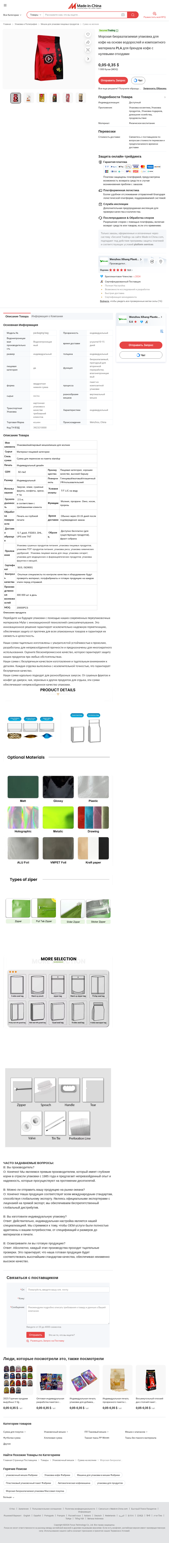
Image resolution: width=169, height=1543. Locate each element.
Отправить (35, 1335)
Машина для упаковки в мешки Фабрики (98, 1475)
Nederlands (110, 1515)
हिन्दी (148, 1515)
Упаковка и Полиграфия (26, 24)
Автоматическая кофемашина (74, 1483)
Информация (84, 1511)
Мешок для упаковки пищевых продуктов (60, 24)
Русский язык (74, 1515)
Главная (7, 24)
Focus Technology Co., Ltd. (82, 1524)
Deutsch (98, 1515)
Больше (7, 1497)
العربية (121, 1515)
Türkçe (68, 1518)
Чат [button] (140, 80)
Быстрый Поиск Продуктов (143, 1508)
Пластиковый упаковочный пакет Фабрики (28, 1483)
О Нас (12, 1508)
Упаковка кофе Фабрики (57, 1475)
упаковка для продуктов (110, 1483)
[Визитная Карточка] (161, 331)
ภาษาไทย (158, 1515)
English (27, 1515)
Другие (7, 1443)
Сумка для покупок (13, 1431)
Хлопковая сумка (53, 1437)
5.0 (131, 321)
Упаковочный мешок (55, 1431)
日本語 (140, 1515)
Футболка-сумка (11, 1437)
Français (61, 1515)
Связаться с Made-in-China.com (113, 1508)
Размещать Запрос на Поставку (45, 1340)
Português (49, 1515)
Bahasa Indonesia (95, 1518)
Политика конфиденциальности (80, 1508)
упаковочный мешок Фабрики (21, 1475)
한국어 (131, 1515)
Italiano (87, 1515)
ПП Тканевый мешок (95, 1431)
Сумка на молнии (91, 24)
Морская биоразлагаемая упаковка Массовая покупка (35, 1490)
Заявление (23, 1508)
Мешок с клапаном (135, 1431)
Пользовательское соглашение (47, 1508)
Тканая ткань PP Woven (96, 1437)
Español (37, 1515)
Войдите (104, 301)
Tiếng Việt (79, 1518)
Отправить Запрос (113, 80)
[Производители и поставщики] (84, 5)
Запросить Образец (154, 88)
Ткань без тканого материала (140, 1437)
